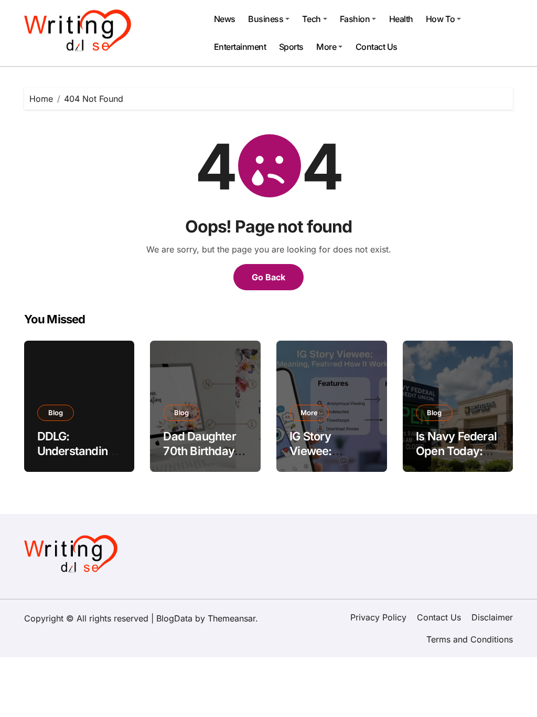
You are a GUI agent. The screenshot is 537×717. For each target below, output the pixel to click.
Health (401, 19)
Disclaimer (492, 617)
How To (440, 19)
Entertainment (240, 46)
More (326, 46)
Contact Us (377, 46)
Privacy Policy (378, 617)
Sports (291, 46)
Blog (55, 412)
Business (265, 19)
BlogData (174, 618)
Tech (311, 19)
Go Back (268, 277)
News (224, 19)
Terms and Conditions (469, 639)
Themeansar (231, 618)
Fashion (355, 19)
